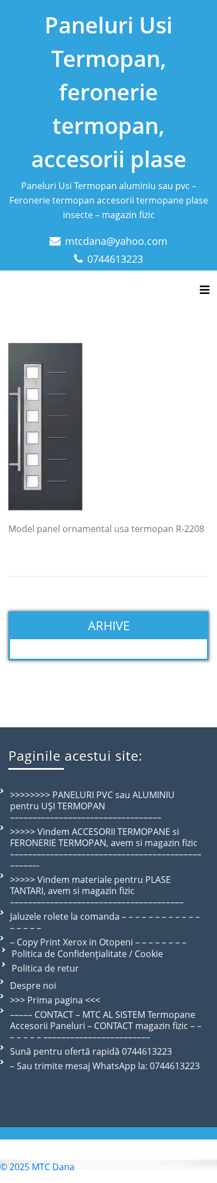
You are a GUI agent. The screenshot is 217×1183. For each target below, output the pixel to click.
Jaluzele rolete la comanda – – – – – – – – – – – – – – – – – (105, 922)
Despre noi (33, 985)
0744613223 (115, 258)
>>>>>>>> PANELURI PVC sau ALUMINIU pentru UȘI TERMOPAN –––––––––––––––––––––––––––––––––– (92, 806)
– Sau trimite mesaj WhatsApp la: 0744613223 (105, 1066)
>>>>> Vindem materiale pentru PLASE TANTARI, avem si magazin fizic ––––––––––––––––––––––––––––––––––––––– (97, 890)
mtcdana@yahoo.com (116, 241)
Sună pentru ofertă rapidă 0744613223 (91, 1051)
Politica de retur (45, 968)
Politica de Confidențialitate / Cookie (87, 954)
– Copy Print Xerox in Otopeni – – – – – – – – (98, 942)
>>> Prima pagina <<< (55, 1000)
